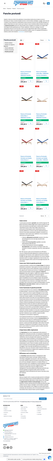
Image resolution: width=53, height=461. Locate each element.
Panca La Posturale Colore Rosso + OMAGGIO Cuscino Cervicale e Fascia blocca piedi (26, 73)
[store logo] (23, 3)
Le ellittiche (39, 410)
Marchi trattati (23, 408)
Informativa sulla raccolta (14, 459)
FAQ (21, 414)
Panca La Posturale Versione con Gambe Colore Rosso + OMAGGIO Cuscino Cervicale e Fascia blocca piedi (26, 158)
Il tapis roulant (39, 407)
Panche (14, 8)
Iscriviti (43, 398)
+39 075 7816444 (7, 435)
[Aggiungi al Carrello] (30, 81)
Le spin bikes (39, 414)
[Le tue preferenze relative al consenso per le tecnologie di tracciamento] (51, 459)
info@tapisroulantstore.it (9, 436)
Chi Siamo (5, 407)
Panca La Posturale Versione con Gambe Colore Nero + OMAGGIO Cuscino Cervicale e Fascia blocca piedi (26, 200)
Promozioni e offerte (24, 412)
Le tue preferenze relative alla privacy (32, 459)
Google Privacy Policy (25, 401)
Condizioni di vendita (7, 410)
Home (4, 8)
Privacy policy (23, 416)
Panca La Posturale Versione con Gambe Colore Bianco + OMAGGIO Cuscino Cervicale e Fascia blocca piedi (41, 200)
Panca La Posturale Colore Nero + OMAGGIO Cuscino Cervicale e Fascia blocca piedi (26, 116)
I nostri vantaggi (24, 410)
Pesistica (9, 8)
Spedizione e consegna (8, 416)
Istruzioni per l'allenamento (42, 408)
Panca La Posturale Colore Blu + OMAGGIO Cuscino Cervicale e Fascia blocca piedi (42, 73)
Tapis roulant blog (24, 407)
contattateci (21, 31)
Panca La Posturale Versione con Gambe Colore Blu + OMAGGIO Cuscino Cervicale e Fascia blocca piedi (42, 158)
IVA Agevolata (23, 417)
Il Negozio (5, 408)
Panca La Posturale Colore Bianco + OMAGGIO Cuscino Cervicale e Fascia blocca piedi (41, 116)
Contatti (5, 414)
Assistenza (6, 412)
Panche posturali (20, 8)
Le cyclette (39, 412)
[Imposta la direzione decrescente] (49, 40)
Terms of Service (35, 401)
